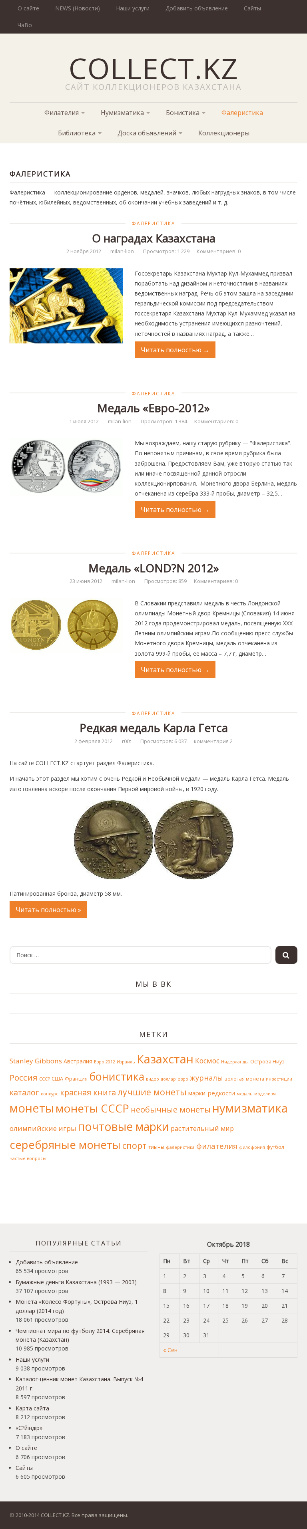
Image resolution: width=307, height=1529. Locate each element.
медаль (245, 1094)
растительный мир (202, 1128)
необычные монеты (171, 1109)
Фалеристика (242, 112)
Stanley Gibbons (36, 1060)
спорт (134, 1145)
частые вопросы (28, 1158)
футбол (275, 1147)
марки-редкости (211, 1093)
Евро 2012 (104, 1062)
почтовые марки (123, 1126)
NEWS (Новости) (77, 8)
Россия (24, 1077)
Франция (76, 1078)
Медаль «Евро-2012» (153, 407)
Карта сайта (32, 1408)
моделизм (265, 1094)
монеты (32, 1108)
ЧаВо (25, 25)
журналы (206, 1078)
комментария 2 (213, 741)
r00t (126, 741)
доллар (168, 1079)
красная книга (88, 1092)
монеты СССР (92, 1108)
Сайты (252, 8)
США (57, 1078)
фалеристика (180, 1147)
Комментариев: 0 (219, 251)
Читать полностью (175, 349)
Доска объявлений (147, 133)
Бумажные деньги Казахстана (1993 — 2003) (76, 1282)
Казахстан (165, 1059)
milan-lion (122, 251)
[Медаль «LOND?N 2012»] (66, 625)
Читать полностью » (48, 909)
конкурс (49, 1094)
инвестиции (279, 1079)
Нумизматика (122, 112)
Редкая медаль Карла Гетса (154, 727)
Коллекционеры (223, 133)
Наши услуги (133, 8)
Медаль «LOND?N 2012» (153, 567)
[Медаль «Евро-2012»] (66, 467)
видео (152, 1079)
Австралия (78, 1061)
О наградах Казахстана (153, 238)
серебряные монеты (65, 1144)
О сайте (28, 8)
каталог (24, 1092)
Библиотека (77, 133)
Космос (207, 1060)
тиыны (156, 1147)
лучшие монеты (152, 1092)
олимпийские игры (43, 1128)
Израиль (126, 1062)
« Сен (170, 1350)
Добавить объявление (196, 8)
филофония (252, 1147)
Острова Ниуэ (267, 1061)
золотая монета (244, 1078)
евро (182, 1079)
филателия (216, 1146)
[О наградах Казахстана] (66, 305)
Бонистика (182, 112)
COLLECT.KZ (154, 67)
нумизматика (250, 1108)
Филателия (61, 112)
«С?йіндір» (29, 1428)
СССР (44, 1079)
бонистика (116, 1076)
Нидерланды (235, 1062)
